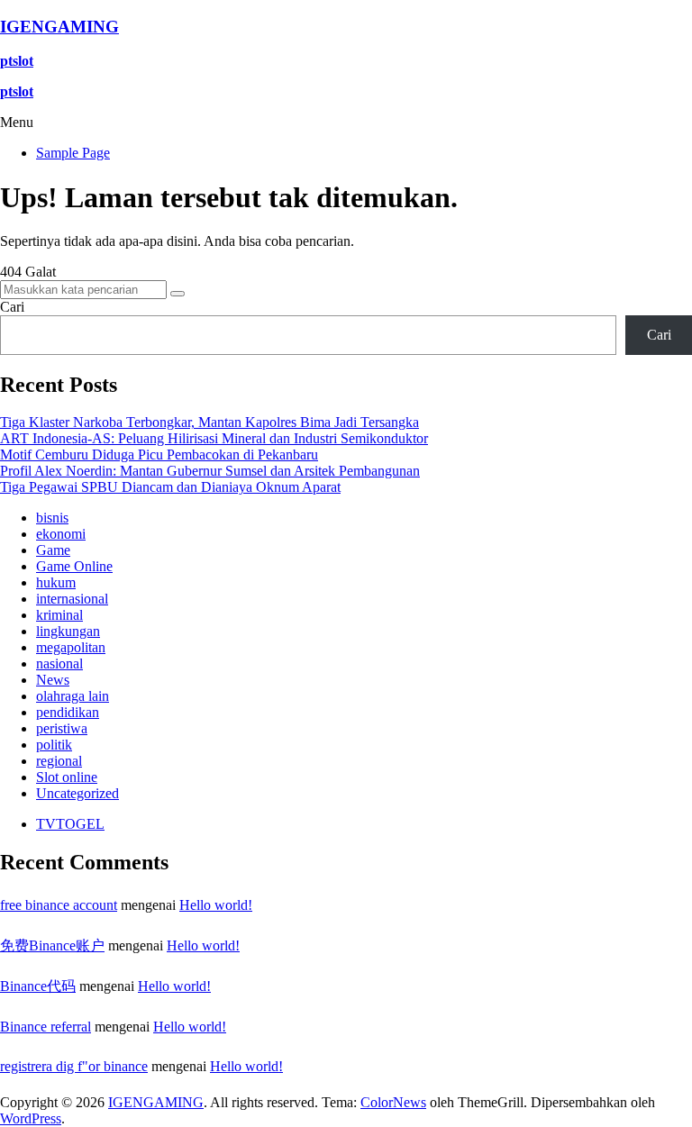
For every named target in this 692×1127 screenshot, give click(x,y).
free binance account (58, 905)
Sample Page (73, 152)
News (52, 679)
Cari (12, 306)
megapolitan (70, 647)
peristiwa (61, 728)
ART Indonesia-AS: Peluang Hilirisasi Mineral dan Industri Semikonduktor (214, 438)
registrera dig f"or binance (74, 1066)
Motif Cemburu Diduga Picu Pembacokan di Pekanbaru (159, 454)
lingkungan (68, 631)
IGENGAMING (59, 26)
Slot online (66, 777)
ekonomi (61, 533)
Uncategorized (77, 793)
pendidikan (67, 712)
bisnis (52, 517)
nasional (59, 663)
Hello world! (215, 905)
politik (54, 744)
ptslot (16, 60)
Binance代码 (38, 986)
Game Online (74, 566)
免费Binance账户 (52, 945)
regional (59, 760)
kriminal (59, 615)
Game (53, 550)
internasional (72, 598)
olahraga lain (72, 696)
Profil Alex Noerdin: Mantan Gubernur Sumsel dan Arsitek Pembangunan (210, 470)
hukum (56, 582)
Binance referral (45, 1026)
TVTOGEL (70, 824)
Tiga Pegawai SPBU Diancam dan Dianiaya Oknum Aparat (170, 487)
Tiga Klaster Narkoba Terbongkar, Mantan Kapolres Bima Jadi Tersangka (209, 422)
